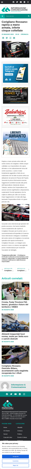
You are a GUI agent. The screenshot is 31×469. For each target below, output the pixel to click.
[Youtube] (20, 2)
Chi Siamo (6, 430)
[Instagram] (28, 2)
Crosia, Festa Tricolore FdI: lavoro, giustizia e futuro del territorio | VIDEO (15, 304)
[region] (15, 455)
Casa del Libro (7, 437)
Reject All (15, 465)
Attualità (19, 427)
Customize (15, 461)
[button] (2, 2)
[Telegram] (24, 2)
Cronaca (24, 34)
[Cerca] (28, 16)
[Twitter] (17, 2)
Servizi (5, 434)
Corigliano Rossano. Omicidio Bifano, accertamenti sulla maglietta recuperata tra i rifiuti (15, 369)
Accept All (15, 456)
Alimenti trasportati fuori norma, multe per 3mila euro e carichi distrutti (15, 336)
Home (5, 427)
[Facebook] (13, 2)
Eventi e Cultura (22, 437)
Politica (19, 434)
